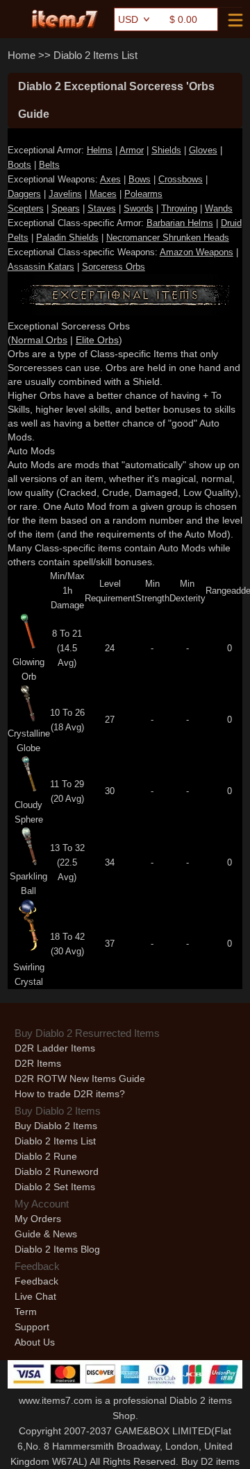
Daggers (24, 194)
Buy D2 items (210, 1461)
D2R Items (38, 1063)
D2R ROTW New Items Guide (80, 1078)
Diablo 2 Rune (46, 1156)
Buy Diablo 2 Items (56, 1125)
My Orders (38, 1218)
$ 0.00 (183, 19)
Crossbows (180, 179)
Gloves (203, 150)
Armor (131, 150)
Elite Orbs (97, 339)
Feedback (36, 1281)
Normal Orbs (39, 339)
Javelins (65, 194)
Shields (166, 150)
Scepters (26, 208)
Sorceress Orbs (113, 266)
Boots (19, 165)
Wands (219, 208)
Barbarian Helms (180, 223)
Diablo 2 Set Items (55, 1186)
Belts (49, 165)
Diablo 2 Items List (95, 55)
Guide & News (46, 1233)
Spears (65, 208)
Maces (103, 194)
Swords (138, 208)
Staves (102, 208)
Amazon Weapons (196, 252)
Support (32, 1326)
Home (21, 55)
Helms (99, 150)
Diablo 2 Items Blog (57, 1249)
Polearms (143, 194)
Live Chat (35, 1296)
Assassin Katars (41, 266)
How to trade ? (70, 1093)
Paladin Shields (67, 237)
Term (26, 1311)
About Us (35, 1342)
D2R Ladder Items (55, 1048)
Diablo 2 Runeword (57, 1171)
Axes (110, 179)
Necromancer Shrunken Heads (167, 237)
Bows (139, 179)
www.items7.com (55, 1400)
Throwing (179, 208)
